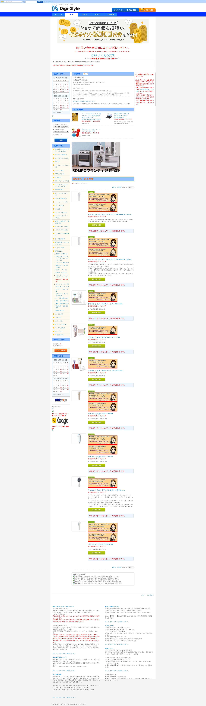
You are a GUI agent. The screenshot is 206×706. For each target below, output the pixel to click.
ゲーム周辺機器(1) (61, 198)
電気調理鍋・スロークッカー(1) (62, 243)
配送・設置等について (112, 606)
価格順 (114, 187)
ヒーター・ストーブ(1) (62, 290)
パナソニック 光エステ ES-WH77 (100, 457)
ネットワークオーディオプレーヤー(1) (62, 276)
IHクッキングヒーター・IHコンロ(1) (61, 185)
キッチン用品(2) (60, 328)
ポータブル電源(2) (61, 154)
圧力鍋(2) (58, 177)
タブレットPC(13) (61, 212)
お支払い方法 (109, 625)
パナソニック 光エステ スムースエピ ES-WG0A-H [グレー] (110, 259)
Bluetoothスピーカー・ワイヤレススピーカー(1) (62, 258)
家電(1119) (58, 251)
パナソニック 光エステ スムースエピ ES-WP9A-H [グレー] (110, 214)
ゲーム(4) (58, 317)
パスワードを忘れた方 (48, 1)
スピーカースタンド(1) (61, 194)
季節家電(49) (60, 310)
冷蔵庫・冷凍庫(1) (61, 253)
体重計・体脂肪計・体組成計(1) (62, 222)
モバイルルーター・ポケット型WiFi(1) (62, 150)
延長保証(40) (59, 335)
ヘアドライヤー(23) (61, 230)
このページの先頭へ (147, 595)
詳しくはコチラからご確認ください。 (65, 653)
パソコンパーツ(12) (61, 202)
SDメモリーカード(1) (62, 181)
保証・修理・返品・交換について (63, 606)
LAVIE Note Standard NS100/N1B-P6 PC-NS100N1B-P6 (121, 115)
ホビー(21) (58, 331)
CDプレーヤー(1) (61, 270)
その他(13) (58, 209)
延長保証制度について (60, 657)
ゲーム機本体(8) (60, 239)
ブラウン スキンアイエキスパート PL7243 (104, 337)
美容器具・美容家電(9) (62, 280)
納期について (109, 648)
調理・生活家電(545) (62, 301)
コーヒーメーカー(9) (62, 284)
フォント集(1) (59, 170)
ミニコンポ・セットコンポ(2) (62, 294)
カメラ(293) (59, 314)
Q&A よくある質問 (103, 55)
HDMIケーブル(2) (61, 272)
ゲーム (97, 14)
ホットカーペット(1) (61, 226)
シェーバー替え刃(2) (62, 262)
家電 (71, 14)
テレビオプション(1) (61, 158)
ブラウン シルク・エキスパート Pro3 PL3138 (105, 304)
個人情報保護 (57, 674)
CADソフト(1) (59, 174)
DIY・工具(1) (59, 205)
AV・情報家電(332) (62, 298)
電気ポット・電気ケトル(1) (62, 266)
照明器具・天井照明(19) (62, 307)
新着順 (119, 187)
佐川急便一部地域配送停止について (84, 101)
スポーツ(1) (59, 321)
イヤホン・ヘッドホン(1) (62, 166)
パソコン (58, 14)
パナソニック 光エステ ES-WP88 (100, 544)
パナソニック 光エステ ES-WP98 (100, 414)
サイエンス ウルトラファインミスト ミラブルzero (106, 490)
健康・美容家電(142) (62, 303)
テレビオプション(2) (62, 286)
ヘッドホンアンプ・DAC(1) (61, 216)
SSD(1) (57, 161)
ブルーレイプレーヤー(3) (62, 234)
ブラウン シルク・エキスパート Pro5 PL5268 (105, 371)
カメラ (84, 14)
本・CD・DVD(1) (61, 324)
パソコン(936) (59, 247)
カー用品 (110, 14)
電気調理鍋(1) (59, 189)
